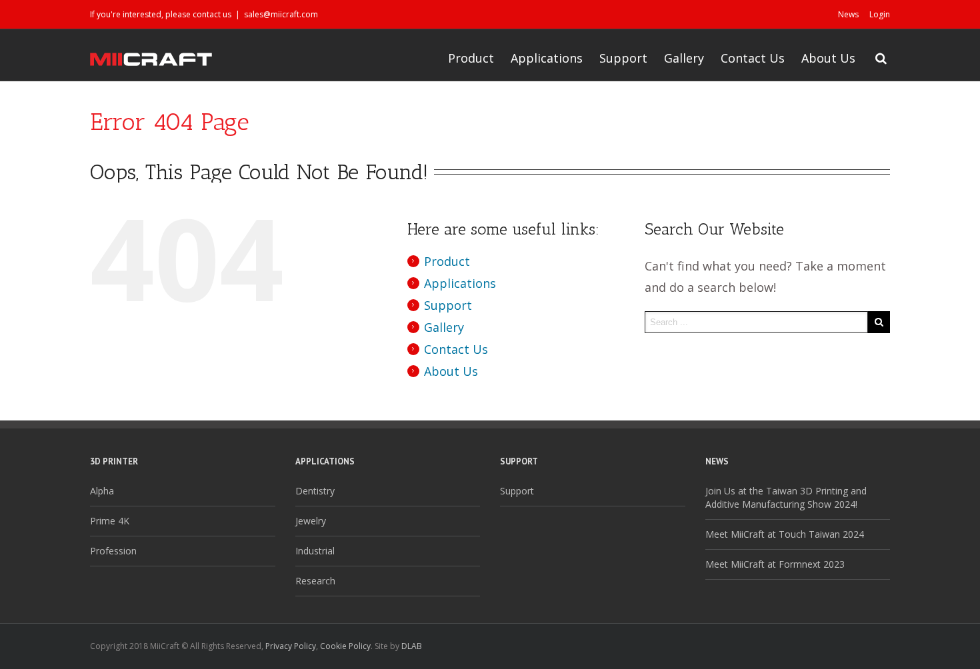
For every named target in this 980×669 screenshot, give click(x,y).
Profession (113, 550)
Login (879, 14)
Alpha (102, 490)
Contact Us (753, 58)
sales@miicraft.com (281, 14)
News (848, 14)
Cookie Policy (345, 646)
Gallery (684, 58)
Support (623, 58)
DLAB (411, 646)
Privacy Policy (290, 646)
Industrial (315, 550)
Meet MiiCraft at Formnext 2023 (775, 564)
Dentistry (315, 490)
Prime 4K (109, 520)
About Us (828, 58)
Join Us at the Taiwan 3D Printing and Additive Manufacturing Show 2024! (786, 497)
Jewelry (310, 520)
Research (315, 580)
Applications (547, 58)
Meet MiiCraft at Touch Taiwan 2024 (784, 534)
